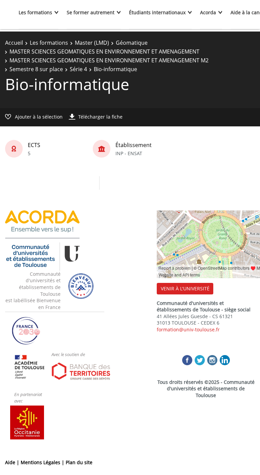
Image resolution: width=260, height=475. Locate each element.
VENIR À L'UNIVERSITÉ (185, 288)
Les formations (35, 12)
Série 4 (78, 69)
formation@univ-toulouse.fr (188, 329)
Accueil (14, 42)
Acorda (208, 12)
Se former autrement (90, 12)
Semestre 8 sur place (36, 69)
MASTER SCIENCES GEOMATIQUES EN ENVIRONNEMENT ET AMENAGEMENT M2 (109, 60)
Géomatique (132, 42)
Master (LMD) (92, 42)
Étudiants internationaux (157, 12)
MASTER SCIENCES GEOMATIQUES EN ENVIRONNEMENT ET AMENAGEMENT (104, 51)
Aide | (13, 462)
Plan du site (79, 462)
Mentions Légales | (43, 462)
